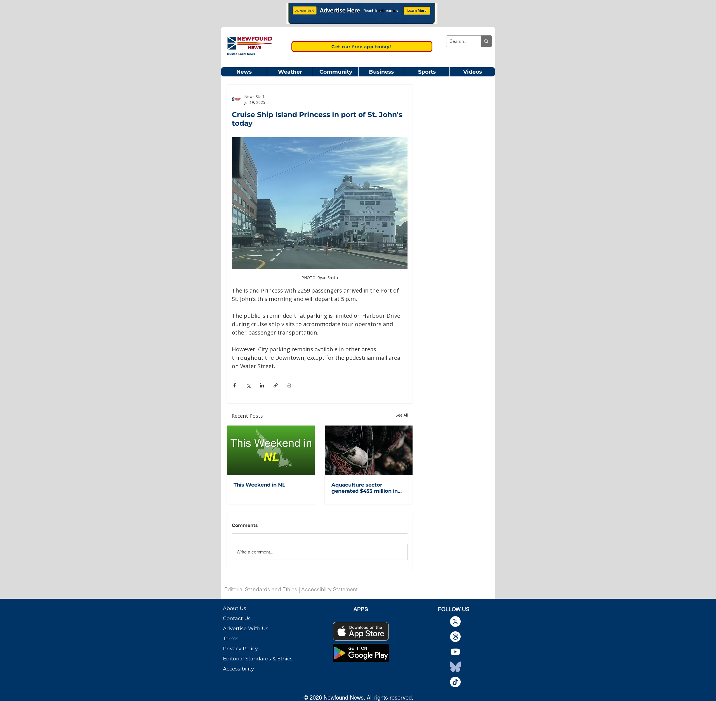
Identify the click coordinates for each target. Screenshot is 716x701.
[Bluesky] (455, 667)
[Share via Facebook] (234, 385)
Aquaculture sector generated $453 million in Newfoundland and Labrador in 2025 (364, 488)
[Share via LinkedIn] (262, 385)
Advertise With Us (245, 628)
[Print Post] (289, 385)
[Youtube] (455, 651)
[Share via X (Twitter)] (248, 385)
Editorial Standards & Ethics (258, 659)
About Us (234, 608)
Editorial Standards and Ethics (260, 589)
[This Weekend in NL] (271, 450)
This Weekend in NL (259, 485)
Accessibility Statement (329, 589)
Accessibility (238, 669)
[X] (455, 621)
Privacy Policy (240, 649)
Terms (230, 638)
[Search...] (486, 41)
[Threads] (455, 636)
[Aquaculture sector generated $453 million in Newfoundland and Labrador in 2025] (369, 450)
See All (402, 415)
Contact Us (237, 618)
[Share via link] (275, 385)
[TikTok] (455, 682)
